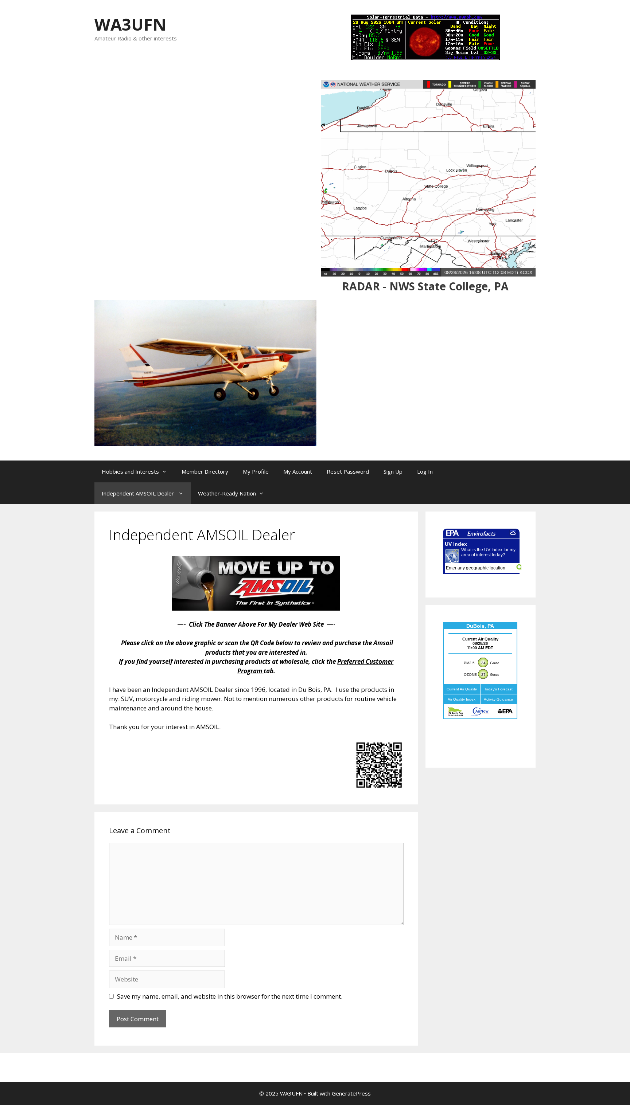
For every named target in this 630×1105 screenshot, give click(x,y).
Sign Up (393, 471)
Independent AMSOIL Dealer (138, 493)
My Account (297, 471)
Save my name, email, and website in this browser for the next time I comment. (229, 996)
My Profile (256, 471)
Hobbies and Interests (130, 471)
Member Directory (205, 471)
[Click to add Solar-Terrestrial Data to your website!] (425, 58)
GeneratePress (351, 1093)
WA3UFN (130, 24)
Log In (425, 471)
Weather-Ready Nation (227, 493)
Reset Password (348, 471)
